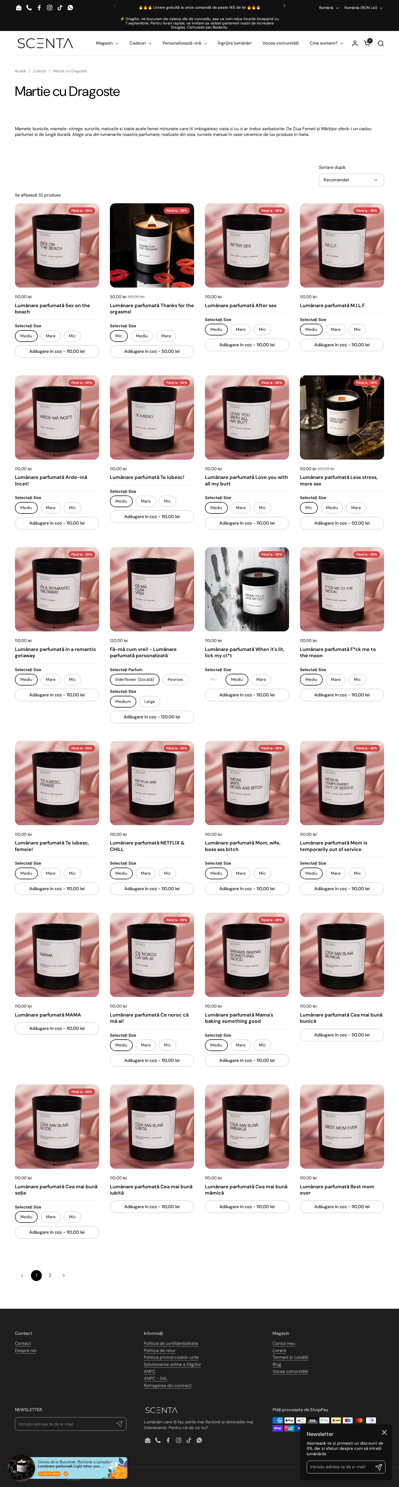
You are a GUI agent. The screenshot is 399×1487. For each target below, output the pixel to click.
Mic (72, 336)
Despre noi (25, 1350)
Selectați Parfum (126, 669)
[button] (380, 43)
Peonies (175, 679)
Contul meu (284, 1343)
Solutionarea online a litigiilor (172, 1364)
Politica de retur (160, 1350)
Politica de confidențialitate (171, 1343)
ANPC (149, 1371)
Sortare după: (332, 167)
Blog (277, 1364)
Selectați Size (28, 326)
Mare (51, 336)
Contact (23, 1343)
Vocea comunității (290, 1371)
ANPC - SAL (155, 1378)
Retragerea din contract (168, 1385)
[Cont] (355, 43)
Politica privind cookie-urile (171, 1357)
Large (149, 701)
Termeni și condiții (290, 1357)
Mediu (142, 336)
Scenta (74, 1477)
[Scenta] (45, 43)
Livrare (279, 1350)
